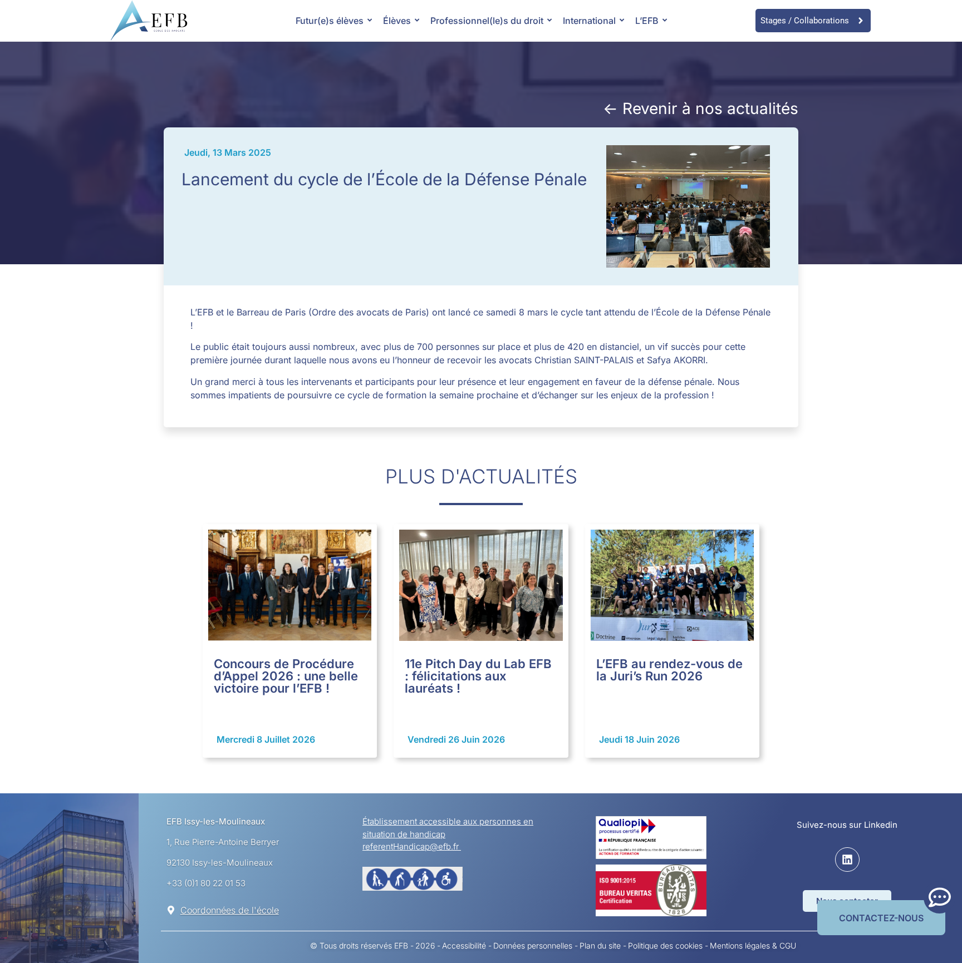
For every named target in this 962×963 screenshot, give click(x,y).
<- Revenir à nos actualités (700, 108)
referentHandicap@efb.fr (411, 846)
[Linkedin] (847, 859)
